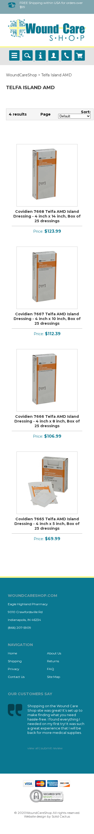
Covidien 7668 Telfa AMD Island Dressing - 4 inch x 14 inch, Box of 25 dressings (47, 216)
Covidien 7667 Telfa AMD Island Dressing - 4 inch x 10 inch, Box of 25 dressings (47, 319)
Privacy (13, 669)
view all (33, 748)
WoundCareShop (21, 75)
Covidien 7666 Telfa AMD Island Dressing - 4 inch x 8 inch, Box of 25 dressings (47, 421)
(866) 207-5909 (19, 628)
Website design (35, 816)
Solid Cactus (61, 816)
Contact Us (16, 677)
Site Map (53, 677)
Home (12, 653)
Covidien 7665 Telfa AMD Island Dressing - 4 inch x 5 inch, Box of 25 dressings (47, 524)
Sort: (86, 112)
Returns (53, 661)
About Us (54, 653)
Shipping (15, 661)
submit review (52, 748)
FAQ (50, 669)
